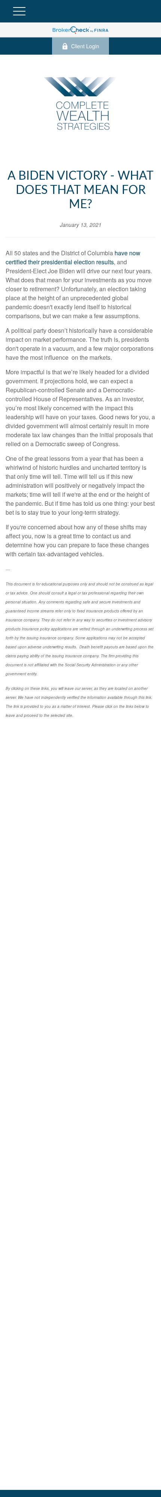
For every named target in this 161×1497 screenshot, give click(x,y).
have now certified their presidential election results (73, 257)
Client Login (85, 46)
